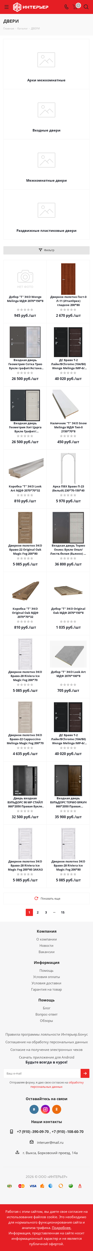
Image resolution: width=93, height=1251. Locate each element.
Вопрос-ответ (46, 1014)
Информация (46, 962)
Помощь (46, 970)
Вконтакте (34, 1109)
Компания (46, 931)
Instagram (45, 1109)
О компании (46, 939)
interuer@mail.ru (50, 1142)
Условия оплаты (46, 976)
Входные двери (46, 130)
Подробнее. (61, 1227)
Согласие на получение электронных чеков (46, 1049)
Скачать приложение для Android (46, 1057)
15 (63, 912)
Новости (46, 945)
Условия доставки (46, 983)
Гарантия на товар (46, 989)
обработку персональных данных (57, 1084)
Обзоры (46, 1020)
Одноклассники (56, 1109)
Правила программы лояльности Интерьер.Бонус (46, 1034)
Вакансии (47, 951)
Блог (46, 1008)
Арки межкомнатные (46, 80)
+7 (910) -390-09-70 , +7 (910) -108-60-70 (50, 1131)
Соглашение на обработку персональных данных (46, 1042)
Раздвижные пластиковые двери (46, 230)
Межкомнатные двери (46, 180)
